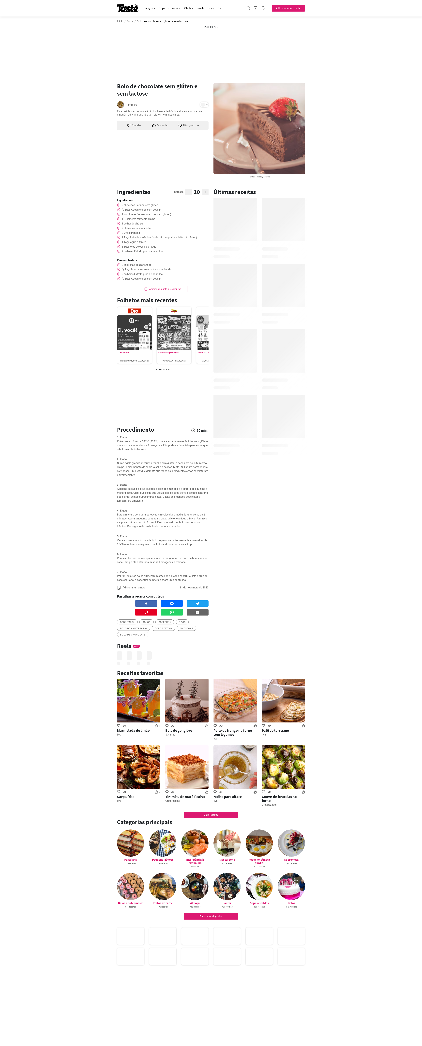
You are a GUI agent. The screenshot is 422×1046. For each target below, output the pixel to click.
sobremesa (127, 622)
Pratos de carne (163, 903)
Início (120, 21)
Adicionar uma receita (288, 8)
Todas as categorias (211, 916)
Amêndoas (186, 628)
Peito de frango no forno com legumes (232, 732)
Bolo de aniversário (133, 628)
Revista (200, 8)
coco (182, 622)
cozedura (164, 622)
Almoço (195, 903)
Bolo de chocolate (132, 634)
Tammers (131, 104)
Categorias (150, 8)
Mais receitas (210, 815)
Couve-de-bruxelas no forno (279, 799)
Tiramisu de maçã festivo (185, 797)
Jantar (227, 903)
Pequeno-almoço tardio (259, 861)
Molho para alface (227, 797)
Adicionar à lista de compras (165, 289)
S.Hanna (170, 734)
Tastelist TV (214, 8)
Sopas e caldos (259, 903)
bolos (146, 622)
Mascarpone (227, 859)
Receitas (176, 8)
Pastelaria (130, 859)
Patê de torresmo (275, 730)
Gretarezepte (172, 800)
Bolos (130, 21)
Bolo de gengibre (178, 730)
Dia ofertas (124, 352)
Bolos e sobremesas (130, 903)
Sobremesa (291, 859)
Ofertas (188, 8)
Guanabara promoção (168, 352)
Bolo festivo (163, 628)
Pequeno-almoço (163, 859)
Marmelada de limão (133, 730)
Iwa (119, 734)
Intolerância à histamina (195, 861)
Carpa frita (126, 797)
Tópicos (163, 8)
